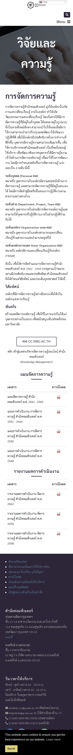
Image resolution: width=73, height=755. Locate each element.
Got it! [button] (11, 748)
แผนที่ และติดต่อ (18, 587)
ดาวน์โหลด (15, 577)
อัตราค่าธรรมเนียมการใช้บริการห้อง (29, 567)
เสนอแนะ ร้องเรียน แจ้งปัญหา (26, 572)
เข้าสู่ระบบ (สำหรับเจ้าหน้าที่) (26, 592)
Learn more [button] (53, 739)
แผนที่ (9, 637)
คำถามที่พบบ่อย (18, 561)
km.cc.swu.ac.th (36, 341)
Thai (44, 2)
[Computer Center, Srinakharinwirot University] (36, 5)
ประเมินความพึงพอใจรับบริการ (27, 582)
